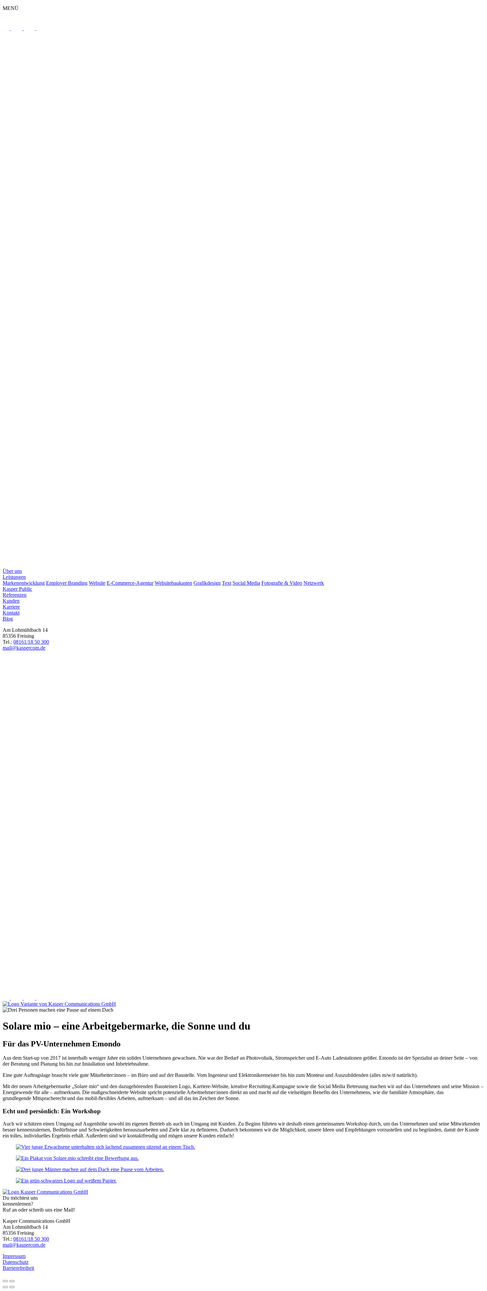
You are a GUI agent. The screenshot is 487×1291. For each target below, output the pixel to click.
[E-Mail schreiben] (243, 983)
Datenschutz (15, 1262)
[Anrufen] (6, 662)
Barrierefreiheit (18, 1268)
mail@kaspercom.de (24, 1245)
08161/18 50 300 (31, 642)
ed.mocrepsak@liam (24, 648)
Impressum (14, 1256)
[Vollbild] (12, 1281)
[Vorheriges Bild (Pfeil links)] (5, 1287)
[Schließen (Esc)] (5, 1281)
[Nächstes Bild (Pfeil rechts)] (12, 1287)
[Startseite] (243, 299)
